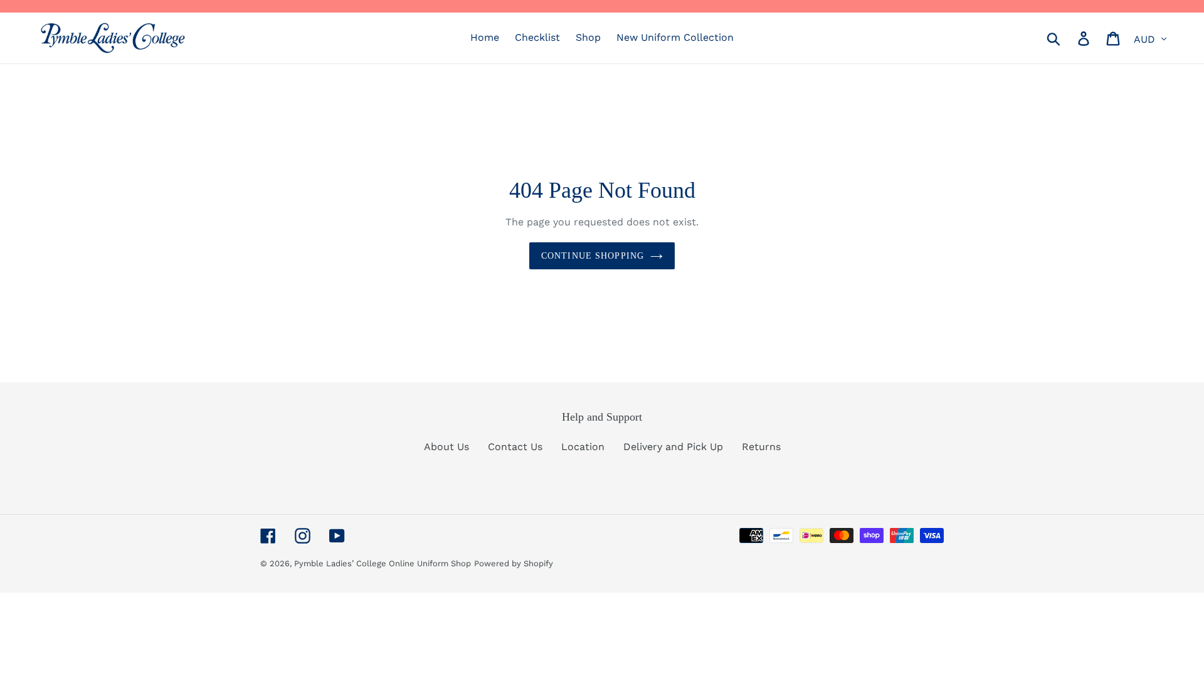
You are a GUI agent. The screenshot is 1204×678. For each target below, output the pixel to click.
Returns (761, 447)
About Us (446, 447)
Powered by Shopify (513, 563)
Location (583, 447)
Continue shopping (592, 256)
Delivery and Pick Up (673, 447)
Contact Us (515, 447)
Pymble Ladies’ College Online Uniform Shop (382, 563)
